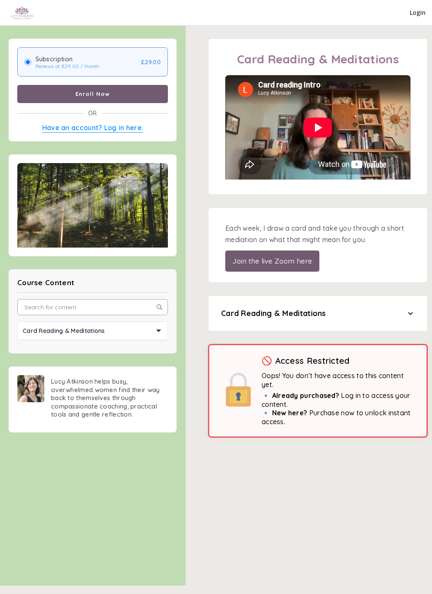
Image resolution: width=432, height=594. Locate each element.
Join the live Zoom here (272, 260)
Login (418, 12)
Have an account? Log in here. (92, 127)
